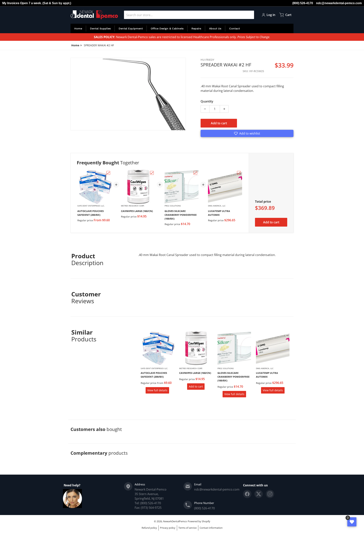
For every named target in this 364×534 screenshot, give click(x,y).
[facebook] (247, 494)
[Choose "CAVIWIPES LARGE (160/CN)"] (152, 173)
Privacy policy (167, 527)
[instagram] (270, 494)
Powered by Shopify (199, 521)
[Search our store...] (249, 15)
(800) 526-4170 (302, 3)
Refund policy (149, 527)
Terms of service (187, 527)
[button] (247, 133)
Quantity (207, 101)
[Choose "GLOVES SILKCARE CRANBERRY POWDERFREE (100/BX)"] (195, 173)
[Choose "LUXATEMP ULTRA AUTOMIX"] (239, 173)
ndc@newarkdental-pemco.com (339, 3)
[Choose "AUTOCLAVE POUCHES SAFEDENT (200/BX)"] (108, 173)
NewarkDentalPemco (175, 521)
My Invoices (10, 3)
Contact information (211, 527)
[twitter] (258, 494)
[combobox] (189, 15)
